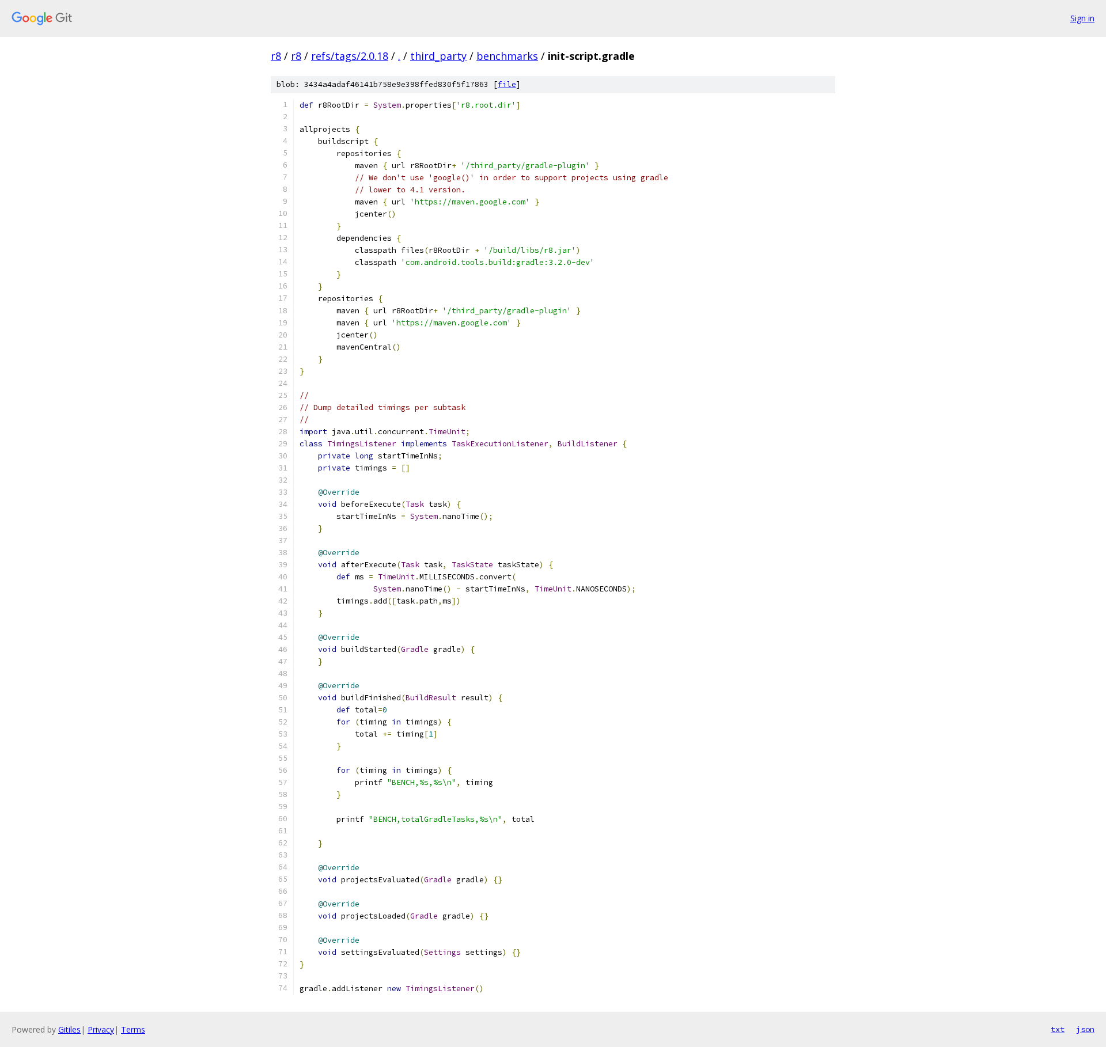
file (507, 84)
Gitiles (69, 1029)
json (1085, 1029)
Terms (133, 1029)
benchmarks (507, 56)
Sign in (1082, 18)
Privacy (101, 1029)
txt (1058, 1029)
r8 (276, 56)
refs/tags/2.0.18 (349, 56)
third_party (438, 56)
